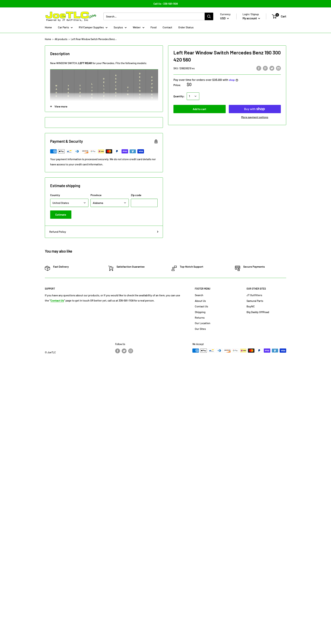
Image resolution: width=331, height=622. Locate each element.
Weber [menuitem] (137, 27)
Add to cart (199, 109)
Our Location (202, 323)
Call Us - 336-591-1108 (165, 3)
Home (48, 39)
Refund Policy (57, 231)
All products (61, 39)
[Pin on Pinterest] (265, 68)
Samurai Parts (255, 300)
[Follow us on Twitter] (124, 350)
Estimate (60, 214)
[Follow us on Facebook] (117, 350)
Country (55, 195)
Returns (200, 317)
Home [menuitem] (48, 27)
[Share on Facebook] (258, 68)
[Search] (209, 16)
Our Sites (200, 328)
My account (250, 18)
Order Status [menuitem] (186, 27)
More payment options (254, 117)
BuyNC (251, 306)
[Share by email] (278, 68)
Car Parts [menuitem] (63, 27)
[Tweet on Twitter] (271, 68)
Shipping (200, 312)
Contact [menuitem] (167, 27)
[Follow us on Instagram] (130, 350)
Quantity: (179, 96)
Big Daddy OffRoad (258, 312)
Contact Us (201, 306)
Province (96, 195)
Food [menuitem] (154, 27)
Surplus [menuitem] (118, 27)
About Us (200, 300)
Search (199, 295)
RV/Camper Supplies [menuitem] (91, 27)
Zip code (136, 195)
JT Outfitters (254, 295)
